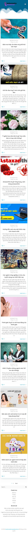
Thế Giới (14, 500)
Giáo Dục (14, 492)
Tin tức (14, 502)
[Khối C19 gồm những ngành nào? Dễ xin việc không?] (14, 352)
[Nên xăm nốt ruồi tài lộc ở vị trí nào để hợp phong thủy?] (14, 398)
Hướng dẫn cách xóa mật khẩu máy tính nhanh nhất (14, 516)
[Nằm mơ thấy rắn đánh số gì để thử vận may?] (14, 28)
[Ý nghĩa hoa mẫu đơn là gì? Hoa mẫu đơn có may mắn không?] (14, 120)
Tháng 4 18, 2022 (14, 365)
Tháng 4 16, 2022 (14, 457)
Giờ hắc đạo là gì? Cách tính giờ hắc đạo (14, 510)
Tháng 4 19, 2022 (14, 320)
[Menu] (25, 4)
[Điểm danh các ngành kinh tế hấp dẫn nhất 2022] (14, 444)
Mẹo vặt (14, 496)
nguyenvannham (14, 40)
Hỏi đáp (14, 494)
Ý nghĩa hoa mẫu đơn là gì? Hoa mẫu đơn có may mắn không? (14, 512)
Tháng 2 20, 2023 (14, 87)
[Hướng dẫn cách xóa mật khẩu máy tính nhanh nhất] (14, 213)
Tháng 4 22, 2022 (14, 226)
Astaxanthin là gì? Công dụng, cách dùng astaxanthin (14, 514)
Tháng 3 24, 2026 (14, 42)
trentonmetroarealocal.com (12, 529)
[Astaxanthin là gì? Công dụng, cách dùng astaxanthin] (14, 166)
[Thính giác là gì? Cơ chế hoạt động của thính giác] (14, 306)
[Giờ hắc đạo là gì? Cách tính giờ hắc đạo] (14, 74)
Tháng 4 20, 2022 (14, 272)
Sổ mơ (14, 498)
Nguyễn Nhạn (15, 86)
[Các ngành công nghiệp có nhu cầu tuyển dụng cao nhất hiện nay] (14, 259)
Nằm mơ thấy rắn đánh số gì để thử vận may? (14, 508)
